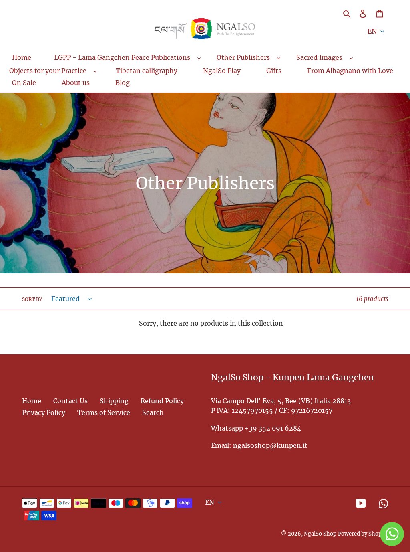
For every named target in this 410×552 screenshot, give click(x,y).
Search (153, 412)
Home (31, 401)
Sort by (32, 299)
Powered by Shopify (363, 533)
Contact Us (70, 401)
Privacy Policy (43, 412)
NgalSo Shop (320, 533)
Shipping (114, 401)
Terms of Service (103, 412)
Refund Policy (162, 401)
